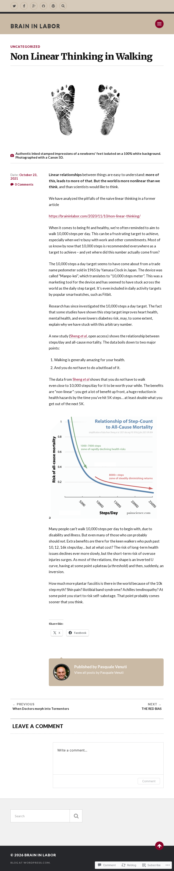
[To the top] (159, 845)
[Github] (43, 6)
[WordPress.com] (53, 6)
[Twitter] (14, 6)
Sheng (78, 336)
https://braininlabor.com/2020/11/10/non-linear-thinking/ (94, 216)
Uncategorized (25, 46)
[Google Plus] (34, 6)
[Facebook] (24, 6)
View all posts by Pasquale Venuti (99, 672)
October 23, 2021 (23, 176)
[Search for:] (46, 815)
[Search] (63, 6)
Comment (149, 781)
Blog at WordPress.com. (30, 862)
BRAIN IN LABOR (35, 26)
